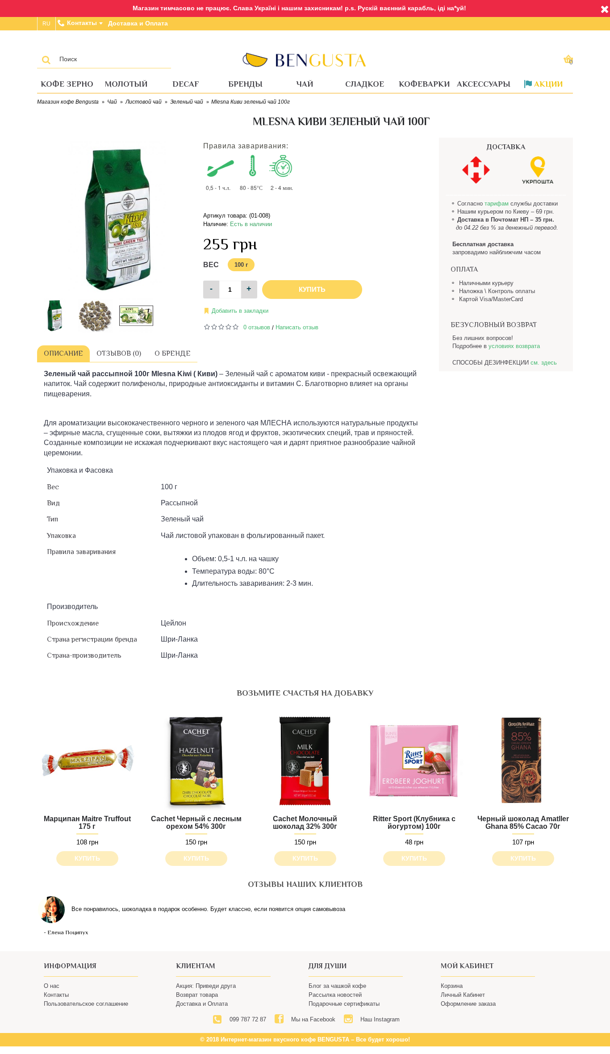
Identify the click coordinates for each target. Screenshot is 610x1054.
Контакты (56, 994)
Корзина (452, 986)
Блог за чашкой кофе (337, 986)
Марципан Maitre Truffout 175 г (87, 823)
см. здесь (544, 362)
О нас (51, 986)
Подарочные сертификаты (344, 1003)
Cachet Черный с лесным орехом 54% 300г (196, 823)
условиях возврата (514, 346)
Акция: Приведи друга (206, 986)
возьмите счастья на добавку (305, 693)
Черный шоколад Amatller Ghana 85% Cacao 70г (523, 823)
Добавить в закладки (240, 310)
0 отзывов (256, 327)
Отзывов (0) (118, 353)
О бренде (173, 353)
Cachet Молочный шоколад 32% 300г (305, 823)
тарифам (497, 203)
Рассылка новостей (335, 994)
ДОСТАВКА (506, 147)
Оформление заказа (468, 1003)
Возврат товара (197, 994)
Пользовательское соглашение (86, 1003)
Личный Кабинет (463, 994)
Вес (211, 265)
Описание (63, 353)
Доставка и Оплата (202, 1003)
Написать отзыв (297, 327)
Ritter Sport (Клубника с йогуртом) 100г (414, 823)
